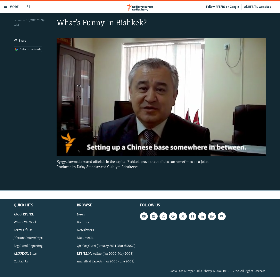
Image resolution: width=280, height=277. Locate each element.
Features (83, 222)
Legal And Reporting (28, 245)
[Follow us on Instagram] (163, 216)
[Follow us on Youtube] (144, 216)
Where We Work (25, 222)
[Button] (20, 42)
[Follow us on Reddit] (153, 216)
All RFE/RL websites (257, 7)
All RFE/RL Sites (25, 253)
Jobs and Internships (28, 238)
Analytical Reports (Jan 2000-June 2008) (105, 261)
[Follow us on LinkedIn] (202, 216)
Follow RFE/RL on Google (222, 7)
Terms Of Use (23, 230)
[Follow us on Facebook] (192, 216)
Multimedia (85, 238)
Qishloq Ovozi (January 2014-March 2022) (106, 245)
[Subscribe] (221, 216)
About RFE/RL (24, 214)
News (81, 214)
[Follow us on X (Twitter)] (183, 216)
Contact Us (21, 261)
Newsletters (85, 230)
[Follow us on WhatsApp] (212, 216)
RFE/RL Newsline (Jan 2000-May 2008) (105, 253)
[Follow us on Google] (173, 216)
